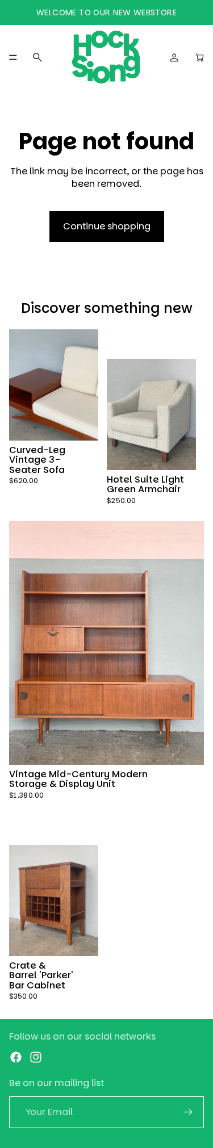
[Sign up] (188, 1112)
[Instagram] (36, 1057)
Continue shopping (107, 226)
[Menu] (13, 57)
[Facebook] (16, 1057)
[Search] (37, 57)
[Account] (174, 57)
